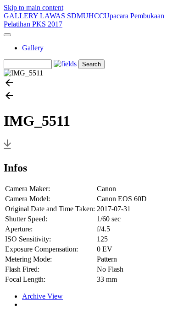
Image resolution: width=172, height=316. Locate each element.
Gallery (33, 48)
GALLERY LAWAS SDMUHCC (54, 16)
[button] (86, 83)
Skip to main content (33, 7)
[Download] (7, 148)
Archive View (42, 296)
